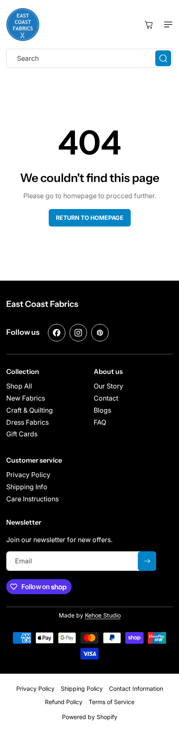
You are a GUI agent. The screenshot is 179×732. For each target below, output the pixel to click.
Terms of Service (111, 701)
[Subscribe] (147, 561)
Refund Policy (63, 701)
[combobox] (89, 58)
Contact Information (136, 688)
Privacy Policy (35, 688)
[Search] (163, 58)
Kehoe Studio (103, 615)
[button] (166, 24)
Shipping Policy (82, 688)
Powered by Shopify (89, 716)
